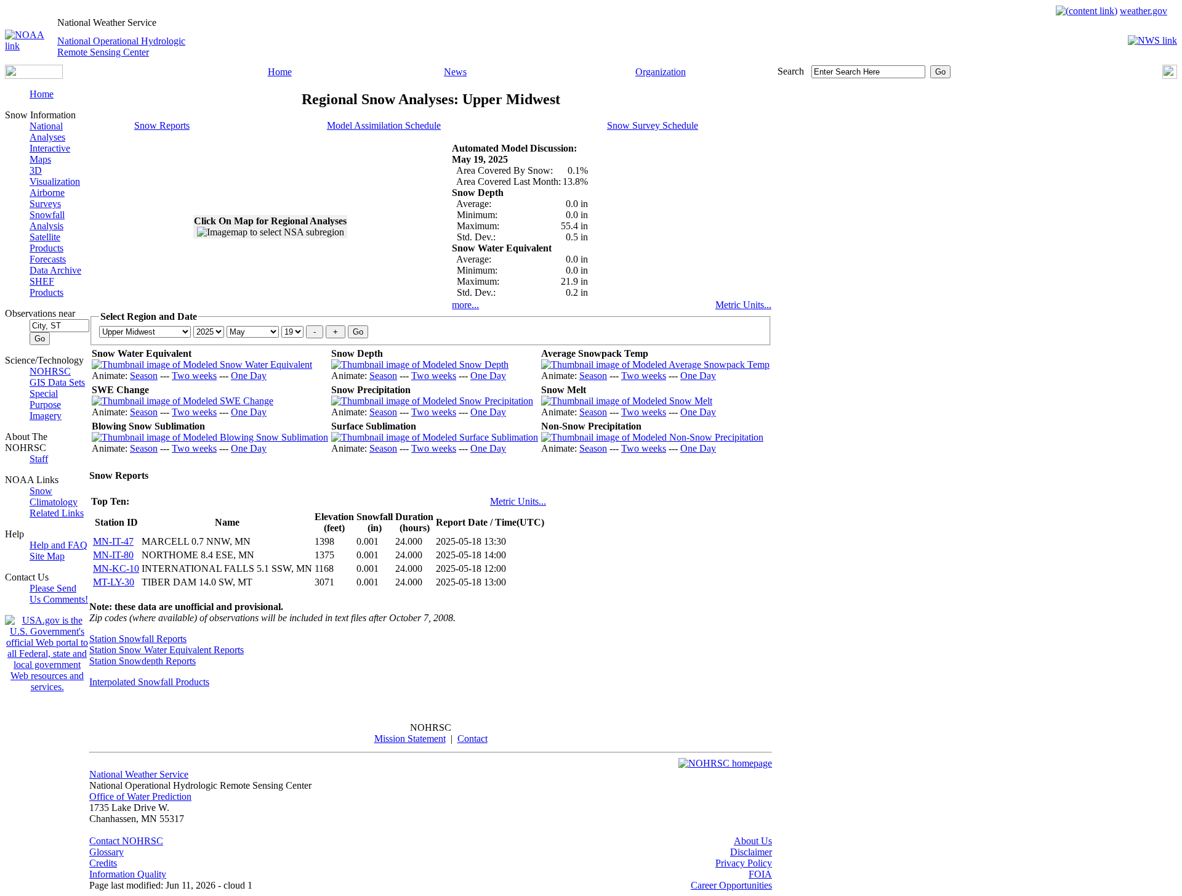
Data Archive (55, 270)
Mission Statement (410, 738)
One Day (249, 375)
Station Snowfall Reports (138, 638)
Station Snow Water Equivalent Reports (166, 650)
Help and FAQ (58, 545)
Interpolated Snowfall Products (149, 682)
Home (280, 72)
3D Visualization (55, 176)
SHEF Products (46, 287)
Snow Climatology (54, 496)
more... (465, 304)
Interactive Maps (50, 154)
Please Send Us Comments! (59, 594)
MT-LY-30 (113, 582)
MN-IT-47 (113, 541)
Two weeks (194, 375)
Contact (472, 738)
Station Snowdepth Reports (142, 661)
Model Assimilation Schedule (384, 125)
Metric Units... (743, 304)
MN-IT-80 (113, 555)
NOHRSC (50, 371)
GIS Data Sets (57, 382)
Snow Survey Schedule (652, 125)
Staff (39, 459)
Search (791, 71)
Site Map (47, 556)
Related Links (57, 513)
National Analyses (47, 131)
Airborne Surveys (47, 198)
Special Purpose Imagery (46, 404)
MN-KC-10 (116, 568)
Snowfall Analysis (47, 220)
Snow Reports (162, 125)
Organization (660, 72)
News (455, 72)
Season (144, 375)
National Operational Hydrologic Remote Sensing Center (121, 46)
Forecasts (48, 259)
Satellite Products (46, 242)
